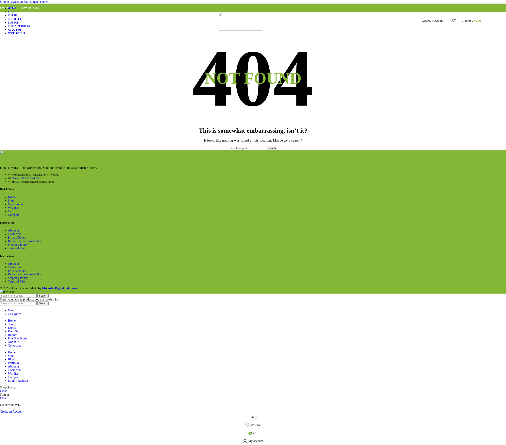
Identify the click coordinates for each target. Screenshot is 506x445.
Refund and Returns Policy (25, 241)
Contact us (14, 234)
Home (12, 197)
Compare (13, 214)
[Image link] (24, 161)
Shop (11, 200)
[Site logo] (240, 29)
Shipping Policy (18, 244)
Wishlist (13, 207)
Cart (10, 211)
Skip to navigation (12, 1)
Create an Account (11, 411)
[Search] (448, 21)
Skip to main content (36, 1)
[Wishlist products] (454, 21)
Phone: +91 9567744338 (25, 178)
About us (13, 230)
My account (15, 204)
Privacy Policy (17, 237)
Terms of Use (16, 248)
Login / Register (18, 380)
